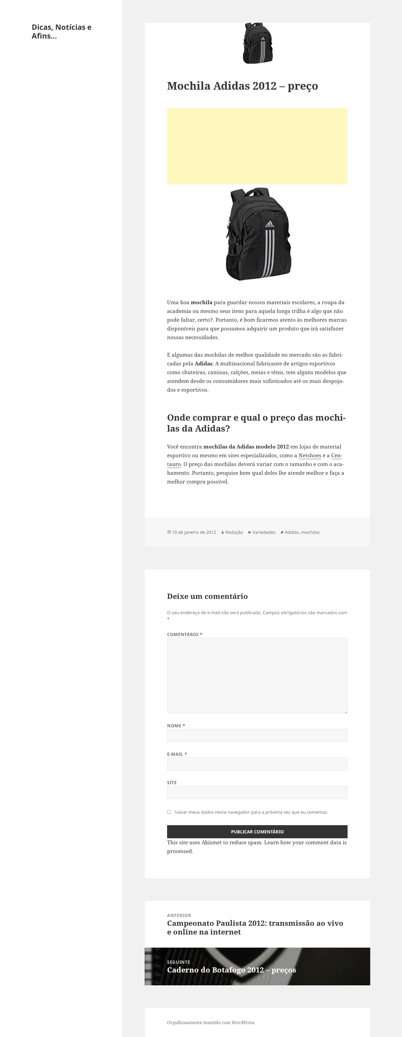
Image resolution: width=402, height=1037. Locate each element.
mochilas (310, 532)
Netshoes (310, 455)
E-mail (177, 754)
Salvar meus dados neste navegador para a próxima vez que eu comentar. (251, 812)
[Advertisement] (257, 146)
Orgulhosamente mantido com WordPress (211, 1023)
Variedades (264, 532)
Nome (176, 726)
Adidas (292, 532)
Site (172, 783)
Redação (234, 532)
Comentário (185, 634)
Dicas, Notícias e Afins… (62, 31)
